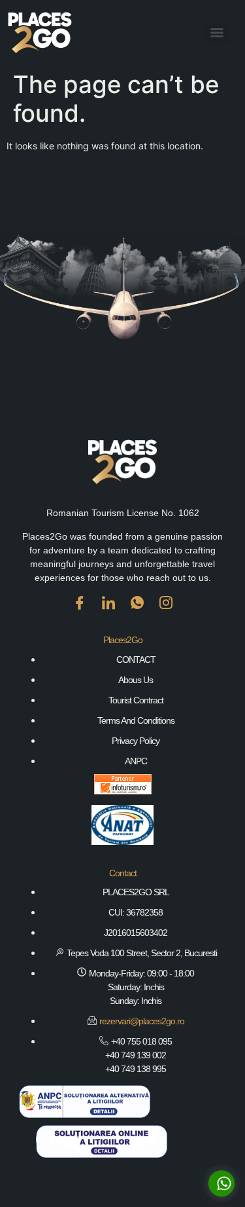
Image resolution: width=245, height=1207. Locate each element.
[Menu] (217, 33)
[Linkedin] (108, 612)
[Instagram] (166, 612)
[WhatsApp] (137, 612)
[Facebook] (80, 612)
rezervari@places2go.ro (141, 1021)
